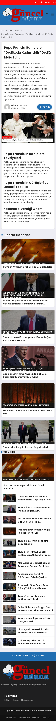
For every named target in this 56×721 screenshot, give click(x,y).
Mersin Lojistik (24, 718)
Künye (16, 700)
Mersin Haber (11, 718)
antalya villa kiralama (41, 718)
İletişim (7, 700)
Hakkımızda (27, 700)
